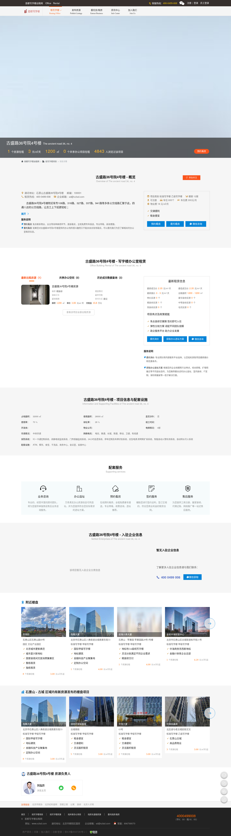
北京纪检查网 (51, 804)
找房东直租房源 (94, 814)
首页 (23, 814)
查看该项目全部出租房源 (78, 312)
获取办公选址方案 (175, 339)
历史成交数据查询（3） (110, 277)
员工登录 (204, 3)
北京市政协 (37, 804)
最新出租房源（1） (32, 277)
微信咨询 (196, 224)
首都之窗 (64, 804)
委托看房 (175, 224)
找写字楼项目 (49, 161)
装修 (79, 804)
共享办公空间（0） (70, 277)
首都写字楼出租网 (30, 161)
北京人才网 (89, 804)
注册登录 (192, 3)
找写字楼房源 (55, 814)
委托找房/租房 (114, 814)
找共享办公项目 (74, 814)
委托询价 (154, 339)
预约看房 (201, 151)
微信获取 (192, 577)
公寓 (72, 804)
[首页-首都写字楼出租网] (31, 11)
